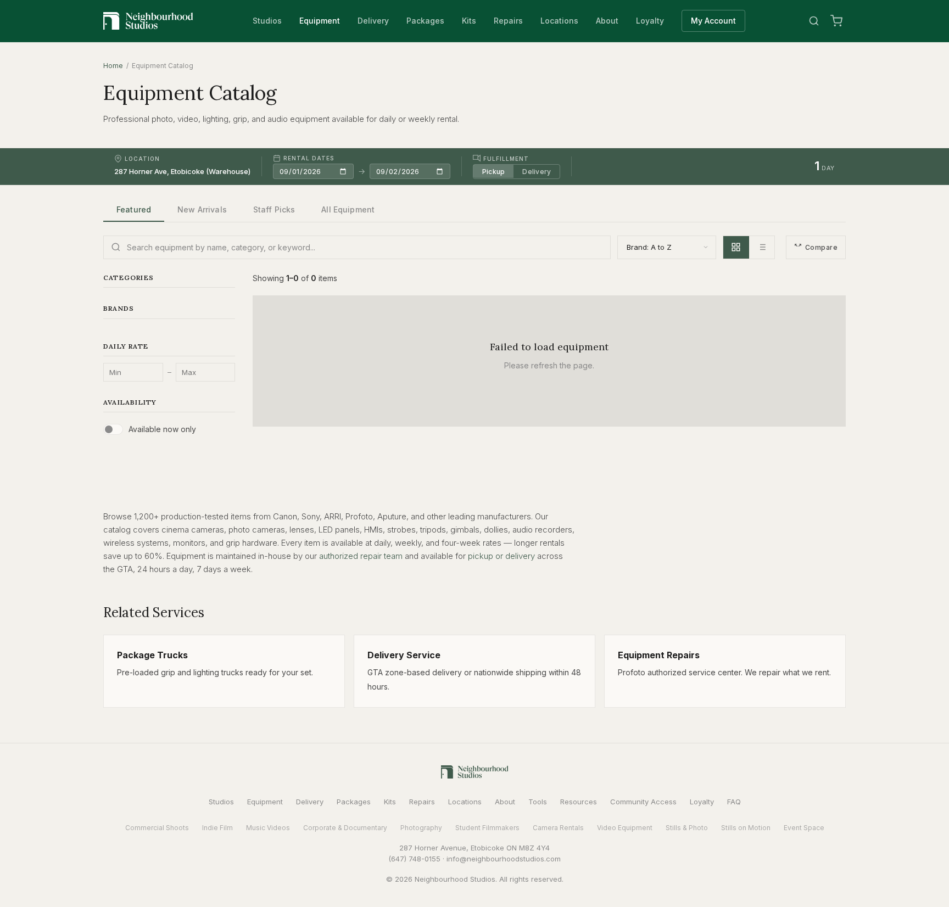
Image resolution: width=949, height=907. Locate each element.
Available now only (162, 429)
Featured (133, 209)
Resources (578, 801)
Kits (469, 20)
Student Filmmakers (487, 828)
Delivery (373, 20)
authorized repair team (361, 556)
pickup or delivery (501, 556)
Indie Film (217, 828)
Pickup (493, 171)
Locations (559, 20)
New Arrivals (202, 209)
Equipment (319, 20)
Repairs (508, 20)
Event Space (804, 828)
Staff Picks (274, 209)
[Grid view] (736, 247)
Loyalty (650, 20)
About (607, 20)
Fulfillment (506, 158)
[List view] (761, 247)
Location (142, 158)
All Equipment (348, 209)
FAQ (734, 801)
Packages (425, 20)
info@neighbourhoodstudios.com (503, 858)
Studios (267, 20)
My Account (713, 20)
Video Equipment (624, 828)
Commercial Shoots (157, 828)
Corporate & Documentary (345, 828)
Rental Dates (308, 158)
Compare (821, 247)
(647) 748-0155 (414, 858)
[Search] (814, 21)
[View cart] (836, 21)
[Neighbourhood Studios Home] (148, 21)
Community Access (643, 801)
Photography (421, 828)
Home (113, 65)
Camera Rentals (558, 828)
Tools (537, 801)
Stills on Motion (746, 828)
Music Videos (268, 828)
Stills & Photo (687, 828)
